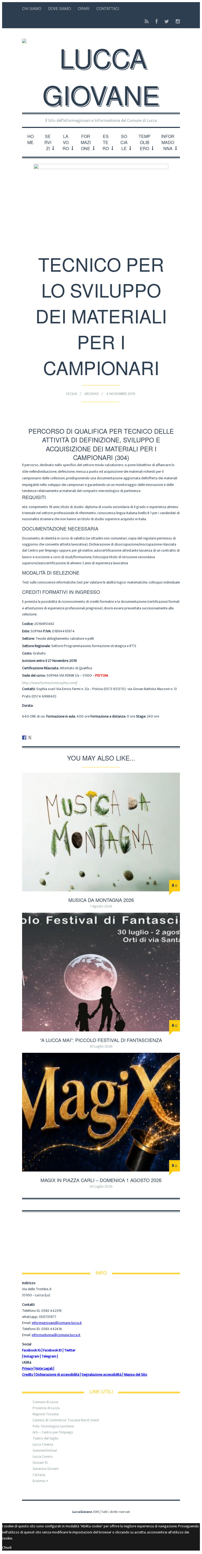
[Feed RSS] (147, 21)
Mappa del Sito (135, 1374)
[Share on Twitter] (30, 737)
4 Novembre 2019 (120, 394)
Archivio (91, 394)
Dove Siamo (59, 8)
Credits (27, 1374)
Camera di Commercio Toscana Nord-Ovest (66, 1420)
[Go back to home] (101, 71)
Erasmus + (41, 1481)
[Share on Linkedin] (35, 737)
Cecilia (71, 394)
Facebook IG (31, 1350)
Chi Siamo (31, 8)
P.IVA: (47, 631)
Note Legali (44, 1368)
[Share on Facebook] (24, 737)
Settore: (28, 638)
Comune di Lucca (45, 1402)
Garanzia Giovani (45, 1469)
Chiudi (7, 1548)
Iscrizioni (49, 661)
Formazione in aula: (61, 716)
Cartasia (39, 1475)
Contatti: (29, 689)
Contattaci (107, 8)
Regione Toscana (46, 1414)
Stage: (141, 716)
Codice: (27, 624)
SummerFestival (45, 1450)
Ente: (26, 631)
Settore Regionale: (36, 646)
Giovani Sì (40, 1463)
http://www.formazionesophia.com (49, 683)
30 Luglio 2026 (101, 1046)
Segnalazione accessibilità (102, 1374)
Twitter (69, 1350)
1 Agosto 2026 (101, 906)
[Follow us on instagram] (176, 21)
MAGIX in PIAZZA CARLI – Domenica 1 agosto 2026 (101, 1180)
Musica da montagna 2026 (101, 899)
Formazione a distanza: (108, 716)
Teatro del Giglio (45, 1438)
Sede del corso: (34, 675)
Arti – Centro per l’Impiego (53, 1432)
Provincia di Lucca (46, 1408)
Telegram (49, 1356)
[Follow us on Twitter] (166, 21)
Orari (83, 8)
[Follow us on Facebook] (156, 21)
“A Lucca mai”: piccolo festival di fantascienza (101, 1039)
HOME (30, 139)
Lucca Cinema (43, 1444)
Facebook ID (52, 1350)
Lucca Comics (43, 1456)
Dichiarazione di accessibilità (57, 1374)
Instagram (31, 1356)
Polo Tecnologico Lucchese (53, 1426)
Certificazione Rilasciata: (40, 668)
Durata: (27, 705)
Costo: (27, 653)
